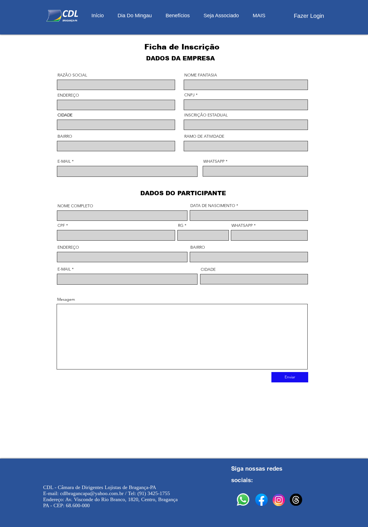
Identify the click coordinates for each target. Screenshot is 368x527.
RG (180, 225)
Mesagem (66, 299)
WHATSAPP (214, 161)
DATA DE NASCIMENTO (212, 206)
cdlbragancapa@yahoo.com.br (92, 493)
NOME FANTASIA (200, 75)
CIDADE (64, 115)
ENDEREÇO (68, 95)
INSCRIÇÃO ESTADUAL (206, 115)
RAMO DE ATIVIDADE (204, 136)
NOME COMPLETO (75, 206)
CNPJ (189, 95)
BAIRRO (64, 136)
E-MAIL (64, 161)
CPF (61, 225)
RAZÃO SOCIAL (72, 75)
